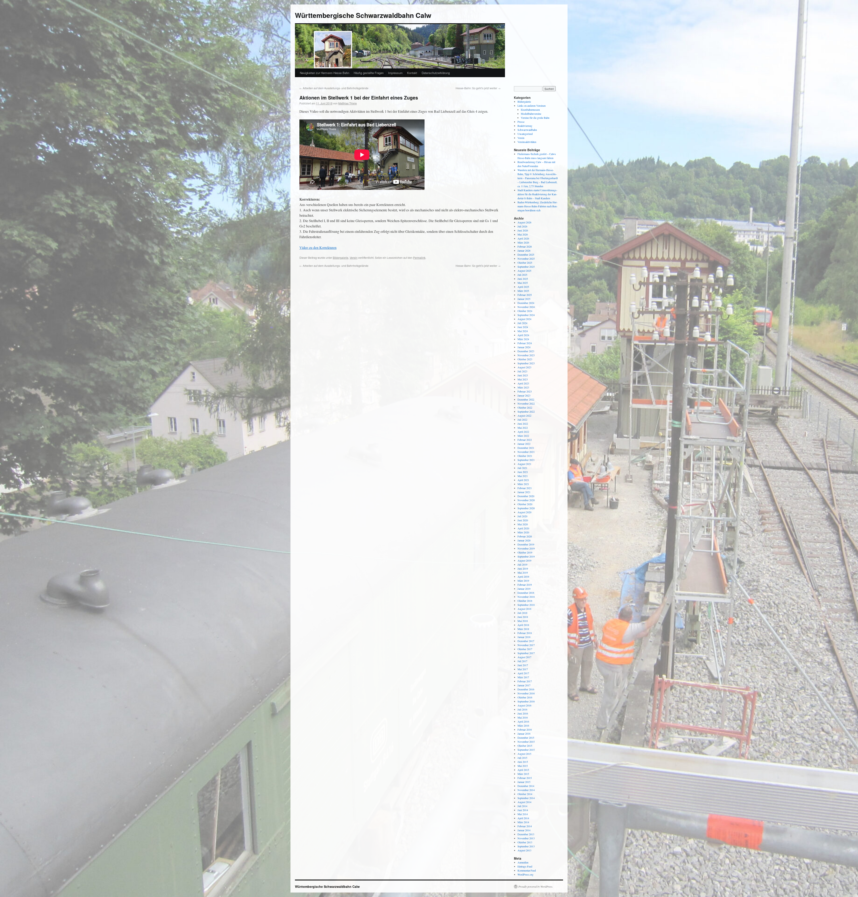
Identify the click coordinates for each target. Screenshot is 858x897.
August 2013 (524, 850)
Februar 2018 (524, 633)
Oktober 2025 (524, 262)
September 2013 (526, 846)
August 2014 (524, 802)
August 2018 (524, 609)
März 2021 (523, 484)
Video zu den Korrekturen (317, 247)
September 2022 (526, 411)
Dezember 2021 (525, 448)
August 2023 (524, 367)
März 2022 (523, 435)
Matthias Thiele (347, 103)
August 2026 (524, 222)
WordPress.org (525, 874)
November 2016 (526, 693)
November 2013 (526, 838)
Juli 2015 (522, 757)
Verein (354, 257)
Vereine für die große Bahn (535, 117)
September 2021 (526, 460)
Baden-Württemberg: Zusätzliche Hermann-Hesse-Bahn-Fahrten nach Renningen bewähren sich (537, 206)
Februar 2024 (524, 343)
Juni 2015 (522, 761)
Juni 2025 (522, 278)
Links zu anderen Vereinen (531, 105)
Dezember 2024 (525, 303)
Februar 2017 (524, 681)
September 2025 (526, 266)
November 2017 (526, 645)
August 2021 (524, 464)
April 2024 (523, 335)
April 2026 (523, 238)
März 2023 (523, 387)
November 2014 (526, 790)
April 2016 (523, 721)
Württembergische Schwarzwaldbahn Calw (363, 15)
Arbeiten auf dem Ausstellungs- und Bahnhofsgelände (333, 88)
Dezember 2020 (525, 496)
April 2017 (523, 673)
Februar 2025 (524, 295)
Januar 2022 (523, 443)
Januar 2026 (523, 250)
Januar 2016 (523, 733)
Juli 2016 (522, 709)
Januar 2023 (523, 395)
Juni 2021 (522, 472)
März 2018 (523, 629)
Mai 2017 (522, 669)
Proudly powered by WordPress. (535, 886)
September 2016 (526, 701)
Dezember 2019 (525, 544)
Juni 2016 (522, 713)
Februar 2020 (524, 536)
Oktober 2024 (524, 311)
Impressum (395, 73)
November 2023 (526, 355)
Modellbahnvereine (531, 113)
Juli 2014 (522, 806)
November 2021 (526, 452)
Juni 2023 (522, 375)
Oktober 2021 (524, 456)
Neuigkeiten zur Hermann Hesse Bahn (324, 73)
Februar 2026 (524, 246)
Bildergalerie (340, 257)
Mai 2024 (522, 331)
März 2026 (523, 242)
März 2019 (523, 580)
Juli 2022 (522, 419)
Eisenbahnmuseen (530, 109)
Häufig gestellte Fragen (369, 73)
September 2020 (526, 508)
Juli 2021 (522, 468)
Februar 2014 (524, 826)
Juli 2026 (522, 226)
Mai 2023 (522, 379)
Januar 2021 (523, 492)
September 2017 (526, 653)
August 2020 (524, 512)
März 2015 (523, 774)
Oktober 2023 (524, 359)
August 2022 (524, 415)
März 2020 (523, 532)
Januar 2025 (523, 299)
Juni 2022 (522, 423)
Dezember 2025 (525, 254)
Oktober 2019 (524, 552)
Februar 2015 (524, 778)
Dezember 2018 (525, 592)
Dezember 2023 (525, 351)
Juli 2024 (522, 323)
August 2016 (524, 705)
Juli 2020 (522, 516)
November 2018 (526, 596)
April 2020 (523, 528)
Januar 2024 (523, 347)
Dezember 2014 (525, 786)
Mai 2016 (522, 717)
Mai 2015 (522, 766)
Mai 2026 (522, 234)
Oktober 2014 (524, 794)
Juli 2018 (522, 613)
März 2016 (523, 725)
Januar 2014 (523, 830)
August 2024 (524, 319)
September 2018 (526, 604)
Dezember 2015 (525, 737)
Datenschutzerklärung (436, 73)
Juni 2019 (522, 568)
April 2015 (523, 770)
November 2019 (526, 548)
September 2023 (526, 363)
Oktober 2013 (524, 842)
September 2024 (526, 315)
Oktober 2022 (524, 407)
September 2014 (526, 798)
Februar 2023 (524, 391)
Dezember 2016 (525, 689)
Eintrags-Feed (524, 866)
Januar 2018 (523, 637)
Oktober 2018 (524, 600)
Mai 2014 (522, 814)
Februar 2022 (524, 439)
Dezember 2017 (525, 641)
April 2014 (523, 818)
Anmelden (522, 862)
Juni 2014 (522, 810)
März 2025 (523, 291)
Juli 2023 (522, 371)
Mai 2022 (522, 427)
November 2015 (526, 741)
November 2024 (526, 307)
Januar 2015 (523, 782)
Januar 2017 (523, 685)
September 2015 (526, 749)
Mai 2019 (522, 572)
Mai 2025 (522, 282)
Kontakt (412, 73)
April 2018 (523, 625)
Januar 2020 (523, 540)
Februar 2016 (524, 729)
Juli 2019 (522, 564)
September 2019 (526, 556)
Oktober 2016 (524, 697)
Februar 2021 (524, 488)
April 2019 (523, 576)
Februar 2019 (524, 584)
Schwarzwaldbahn (527, 129)
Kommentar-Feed (526, 870)
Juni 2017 (522, 665)
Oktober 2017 (524, 649)
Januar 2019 (523, 588)
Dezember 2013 (525, 834)
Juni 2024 (522, 327)
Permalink (419, 257)
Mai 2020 (522, 524)
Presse (520, 121)
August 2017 (524, 657)
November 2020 (526, 500)
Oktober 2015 (524, 745)
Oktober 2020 (524, 504)
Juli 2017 (522, 661)
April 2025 (523, 286)
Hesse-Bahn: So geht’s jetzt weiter (478, 88)
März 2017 (523, 677)
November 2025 (526, 258)
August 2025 (524, 270)
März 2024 (523, 339)
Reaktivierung (524, 125)
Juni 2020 (522, 520)
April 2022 (523, 431)
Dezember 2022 (525, 399)
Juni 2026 (522, 230)
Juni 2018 (522, 617)
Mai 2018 (522, 621)
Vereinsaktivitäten (526, 142)
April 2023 (523, 383)
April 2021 (523, 480)
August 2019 (524, 560)
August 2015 (524, 753)
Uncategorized (525, 134)
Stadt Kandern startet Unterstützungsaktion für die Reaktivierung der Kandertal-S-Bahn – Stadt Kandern (537, 194)
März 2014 (523, 822)
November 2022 (526, 403)
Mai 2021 (522, 476)
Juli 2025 (522, 274)
